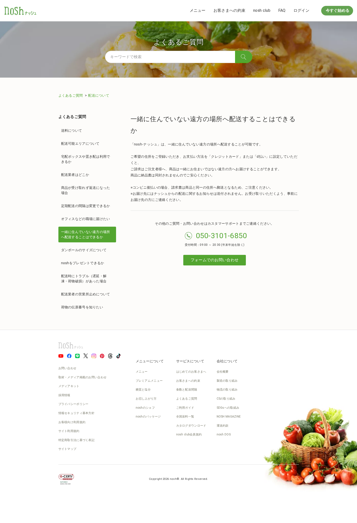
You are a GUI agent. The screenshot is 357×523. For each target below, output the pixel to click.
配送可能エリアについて (80, 143)
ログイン (301, 10)
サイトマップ (67, 449)
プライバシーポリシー (73, 404)
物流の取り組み (227, 389)
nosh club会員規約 (189, 434)
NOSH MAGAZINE (229, 416)
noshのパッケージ (148, 416)
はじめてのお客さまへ (191, 371)
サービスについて (190, 361)
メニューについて (150, 361)
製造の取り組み (227, 380)
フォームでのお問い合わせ (215, 260)
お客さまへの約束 (229, 10)
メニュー (198, 10)
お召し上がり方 (146, 398)
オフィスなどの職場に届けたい (85, 219)
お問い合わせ (67, 368)
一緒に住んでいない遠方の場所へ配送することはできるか (85, 234)
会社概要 (223, 371)
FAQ (282, 10)
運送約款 (223, 425)
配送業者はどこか (75, 175)
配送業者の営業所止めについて (85, 294)
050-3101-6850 (221, 235)
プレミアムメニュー (149, 380)
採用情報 (64, 395)
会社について (227, 361)
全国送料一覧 (185, 416)
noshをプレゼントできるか (82, 263)
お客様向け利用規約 (72, 422)
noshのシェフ (145, 407)
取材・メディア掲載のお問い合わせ (82, 377)
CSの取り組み (226, 398)
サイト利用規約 (68, 431)
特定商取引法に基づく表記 (76, 440)
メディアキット (68, 386)
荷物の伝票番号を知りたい (82, 307)
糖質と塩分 (143, 389)
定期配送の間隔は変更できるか (85, 206)
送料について (71, 130)
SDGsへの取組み (228, 407)
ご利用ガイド (185, 407)
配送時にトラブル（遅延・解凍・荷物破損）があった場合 (84, 278)
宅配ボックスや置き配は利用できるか (85, 159)
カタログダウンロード (191, 425)
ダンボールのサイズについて (84, 250)
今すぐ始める (337, 10)
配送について (98, 95)
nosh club (261, 10)
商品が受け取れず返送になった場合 (85, 190)
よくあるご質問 (71, 95)
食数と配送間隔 (186, 389)
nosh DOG (224, 434)
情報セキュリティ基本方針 (76, 413)
